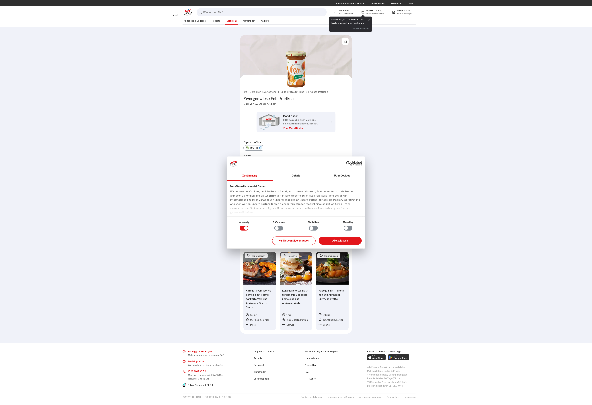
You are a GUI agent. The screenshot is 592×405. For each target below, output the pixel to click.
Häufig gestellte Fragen (200, 351)
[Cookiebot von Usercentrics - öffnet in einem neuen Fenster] (348, 163)
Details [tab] (296, 175)
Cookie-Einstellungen (312, 396)
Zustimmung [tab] (249, 175)
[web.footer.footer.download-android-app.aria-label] (398, 357)
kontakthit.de (196, 361)
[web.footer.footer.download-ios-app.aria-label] (376, 357)
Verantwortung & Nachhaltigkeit (349, 3)
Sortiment (231, 20)
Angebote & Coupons (195, 20)
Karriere (265, 20)
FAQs (410, 3)
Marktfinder (249, 20)
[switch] (278, 228)
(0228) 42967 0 (197, 370)
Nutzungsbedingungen (370, 396)
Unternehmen (378, 3)
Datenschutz (393, 396)
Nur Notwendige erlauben (294, 240)
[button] (260, 92)
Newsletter (396, 3)
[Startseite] (187, 12)
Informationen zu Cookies (340, 396)
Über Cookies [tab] (342, 175)
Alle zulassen (340, 240)
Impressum (410, 396)
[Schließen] (369, 19)
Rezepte (216, 20)
